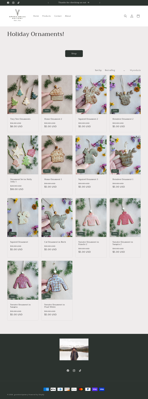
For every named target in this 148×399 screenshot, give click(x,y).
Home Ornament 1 (53, 179)
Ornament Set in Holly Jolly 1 (21, 180)
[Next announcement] (100, 3)
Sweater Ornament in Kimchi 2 (88, 243)
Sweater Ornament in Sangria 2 (123, 243)
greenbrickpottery (21, 395)
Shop (74, 53)
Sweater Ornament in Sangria (20, 306)
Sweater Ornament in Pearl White (54, 306)
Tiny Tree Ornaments (20, 119)
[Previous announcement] (48, 3)
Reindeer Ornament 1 (123, 179)
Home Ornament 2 (53, 119)
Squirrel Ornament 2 (88, 119)
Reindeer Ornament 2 (123, 119)
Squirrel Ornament (19, 242)
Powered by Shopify (36, 395)
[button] (125, 16)
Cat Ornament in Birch (55, 242)
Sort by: (98, 70)
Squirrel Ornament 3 (88, 179)
